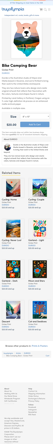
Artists (18, 353)
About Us (7, 391)
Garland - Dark (10, 280)
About (6, 388)
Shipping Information (36, 393)
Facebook (32, 407)
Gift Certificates (10, 401)
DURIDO (6, 73)
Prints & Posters (40, 345)
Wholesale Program (12, 398)
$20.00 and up (8, 207)
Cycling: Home (9, 199)
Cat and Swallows (37, 321)
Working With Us (10, 393)
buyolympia (8, 353)
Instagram (32, 409)
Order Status (33, 396)
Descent (6, 321)
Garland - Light (36, 240)
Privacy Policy (33, 401)
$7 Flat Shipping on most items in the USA (26, 2)
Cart (47, 355)
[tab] (26, 139)
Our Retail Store (10, 396)
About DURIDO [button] (10, 139)
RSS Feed (32, 414)
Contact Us (32, 391)
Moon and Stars (36, 280)
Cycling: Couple (36, 199)
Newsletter (32, 412)
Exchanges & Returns (36, 398)
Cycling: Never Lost (11, 240)
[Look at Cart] (41, 11)
